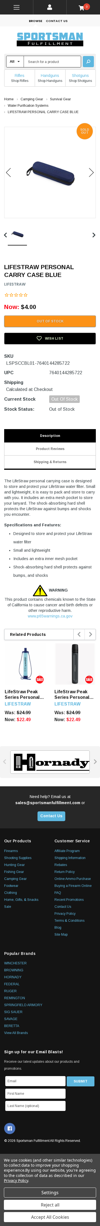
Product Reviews (50, 449)
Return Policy (64, 872)
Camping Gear (15, 879)
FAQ (57, 893)
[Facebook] (9, 1128)
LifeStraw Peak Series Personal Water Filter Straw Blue (24, 694)
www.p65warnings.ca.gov (50, 616)
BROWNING (13, 970)
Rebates (60, 865)
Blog (57, 928)
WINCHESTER (15, 963)
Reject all (50, 1205)
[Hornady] (50, 762)
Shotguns (80, 75)
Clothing (10, 893)
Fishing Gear (14, 872)
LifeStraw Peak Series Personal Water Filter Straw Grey (74, 694)
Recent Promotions (69, 900)
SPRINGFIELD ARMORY (23, 1005)
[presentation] (79, 634)
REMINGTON (14, 998)
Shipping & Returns (50, 462)
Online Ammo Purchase (72, 879)
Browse (35, 21)
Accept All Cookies (50, 1217)
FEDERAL (12, 984)
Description (50, 436)
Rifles (19, 75)
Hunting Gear (14, 865)
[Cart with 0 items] (83, 7)
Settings (50, 1192)
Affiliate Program (67, 851)
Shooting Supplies (17, 858)
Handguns (50, 75)
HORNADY (12, 977)
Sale (7, 907)
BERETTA (11, 1026)
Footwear (11, 886)
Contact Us (57, 21)
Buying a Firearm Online (73, 886)
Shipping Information (70, 858)
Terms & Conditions (69, 921)
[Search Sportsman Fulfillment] (88, 61)
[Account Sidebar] (50, 7)
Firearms (11, 851)
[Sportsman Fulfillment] (50, 40)
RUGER (10, 991)
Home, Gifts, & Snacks (21, 900)
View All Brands (16, 1033)
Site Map (61, 934)
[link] (16, 7)
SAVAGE (11, 1019)
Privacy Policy (65, 914)
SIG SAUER (13, 1012)
